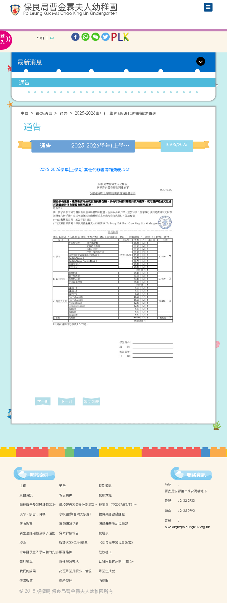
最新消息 (44, 113)
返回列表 (91, 401)
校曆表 (103, 533)
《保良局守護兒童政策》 (116, 542)
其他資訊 (26, 495)
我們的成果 (28, 571)
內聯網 (103, 580)
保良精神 (65, 495)
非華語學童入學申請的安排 (39, 552)
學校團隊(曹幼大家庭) (75, 514)
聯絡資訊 (196, 475)
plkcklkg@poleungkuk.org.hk (187, 527)
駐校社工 (105, 552)
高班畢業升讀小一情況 (75, 571)
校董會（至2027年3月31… (118, 504)
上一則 (66, 401)
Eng (40, 38)
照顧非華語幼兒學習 (113, 523)
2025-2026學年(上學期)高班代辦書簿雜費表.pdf (84, 170)
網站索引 (39, 475)
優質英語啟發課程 (112, 514)
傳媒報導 (26, 580)
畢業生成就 (107, 571)
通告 (24, 82)
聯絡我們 (65, 580)
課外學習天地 (69, 561)
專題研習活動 (69, 523)
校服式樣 (105, 495)
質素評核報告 (69, 533)
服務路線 (65, 552)
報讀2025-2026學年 (73, 542)
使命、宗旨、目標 (33, 514)
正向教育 (26, 523)
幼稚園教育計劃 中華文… (117, 561)
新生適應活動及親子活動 (37, 533)
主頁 (24, 113)
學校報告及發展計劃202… (38, 504)
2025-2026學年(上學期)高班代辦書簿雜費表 (115, 113)
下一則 (43, 401)
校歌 (23, 542)
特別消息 (105, 485)
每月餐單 (26, 561)
